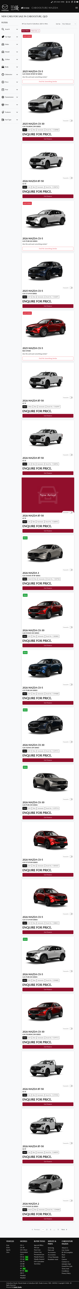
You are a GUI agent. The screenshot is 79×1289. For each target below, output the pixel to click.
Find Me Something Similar (48, 81)
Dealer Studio (17, 1287)
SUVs (8, 1248)
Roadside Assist (53, 1259)
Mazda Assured (39, 1259)
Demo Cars (38, 1252)
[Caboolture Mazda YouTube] (77, 2)
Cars (7, 1245)
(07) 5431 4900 (58, 2)
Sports (8, 1250)
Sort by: (58, 24)
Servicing (51, 1248)
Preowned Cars (39, 1254)
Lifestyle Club (66, 1264)
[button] (76, 8)
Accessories (52, 1255)
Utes (7, 1252)
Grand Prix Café (67, 1266)
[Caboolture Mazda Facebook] (72, 2)
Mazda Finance (39, 1257)
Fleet (63, 1257)
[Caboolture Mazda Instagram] (75, 2)
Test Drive (37, 1264)
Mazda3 (23, 1278)
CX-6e (22, 1257)
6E (21, 1268)
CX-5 (22, 1254)
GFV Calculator (39, 1261)
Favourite (65, 120)
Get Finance (48, 139)
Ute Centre (65, 1250)
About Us (65, 1248)
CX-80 (22, 1264)
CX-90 (22, 1266)
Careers (64, 1259)
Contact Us (65, 1262)
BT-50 (22, 1271)
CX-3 (22, 1245)
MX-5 (22, 1273)
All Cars (36, 1248)
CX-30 (22, 1248)
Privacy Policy (66, 1273)
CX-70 (22, 1261)
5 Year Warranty (53, 1257)
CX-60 (22, 1259)
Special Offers (38, 1245)
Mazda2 (23, 1275)
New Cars (37, 1250)
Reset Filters (25, 31)
